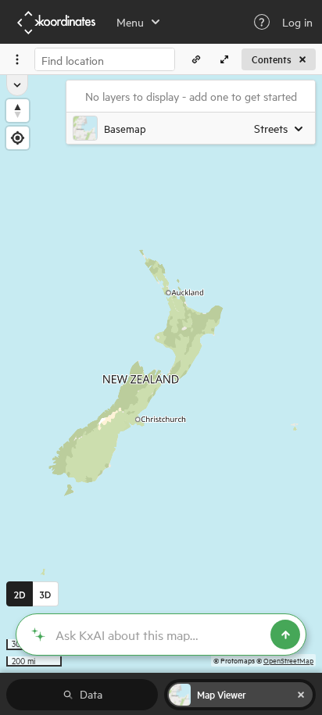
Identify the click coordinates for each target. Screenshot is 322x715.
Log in (297, 22)
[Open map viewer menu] (17, 59)
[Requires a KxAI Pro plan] (161, 634)
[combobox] (104, 59)
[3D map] (46, 593)
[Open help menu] (262, 22)
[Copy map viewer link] (196, 59)
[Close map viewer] (301, 694)
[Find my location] (17, 138)
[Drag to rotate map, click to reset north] (17, 110)
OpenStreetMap (288, 660)
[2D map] (19, 593)
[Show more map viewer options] (17, 85)
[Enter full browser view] (224, 59)
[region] (161, 374)
